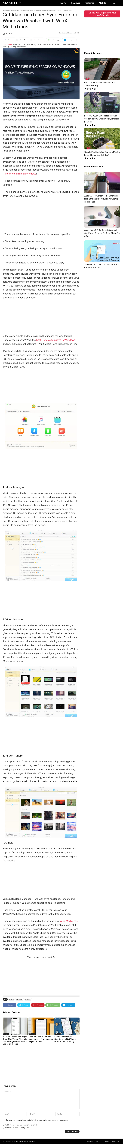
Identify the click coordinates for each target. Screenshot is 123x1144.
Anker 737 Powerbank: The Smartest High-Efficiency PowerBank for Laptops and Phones (102, 199)
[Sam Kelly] (4, 34)
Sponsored (19, 999)
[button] (114, 3)
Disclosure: (8, 44)
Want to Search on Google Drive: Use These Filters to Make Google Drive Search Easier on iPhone (15, 1040)
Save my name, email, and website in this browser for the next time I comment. (37, 1120)
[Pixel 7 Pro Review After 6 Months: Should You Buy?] (102, 69)
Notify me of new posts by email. (17, 1128)
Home (5, 11)
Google (5, 1034)
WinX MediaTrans (69, 921)
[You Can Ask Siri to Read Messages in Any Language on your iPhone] (41, 1026)
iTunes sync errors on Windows (19, 173)
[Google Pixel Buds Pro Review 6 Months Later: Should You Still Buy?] (102, 138)
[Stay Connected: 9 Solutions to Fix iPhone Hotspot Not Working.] (67, 1026)
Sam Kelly (9, 34)
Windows (28, 999)
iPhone (16, 11)
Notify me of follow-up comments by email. (21, 1125)
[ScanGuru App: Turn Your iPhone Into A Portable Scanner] (102, 251)
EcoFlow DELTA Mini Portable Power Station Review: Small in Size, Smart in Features (101, 119)
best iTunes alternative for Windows (55, 340)
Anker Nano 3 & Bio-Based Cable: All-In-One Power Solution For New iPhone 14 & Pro (102, 233)
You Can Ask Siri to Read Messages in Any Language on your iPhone (40, 1039)
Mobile (10, 11)
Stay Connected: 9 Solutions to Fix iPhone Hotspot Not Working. (65, 1039)
